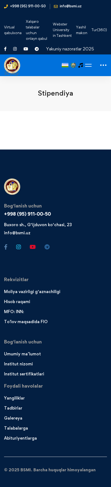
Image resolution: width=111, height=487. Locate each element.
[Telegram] (47, 247)
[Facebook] (6, 247)
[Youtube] (32, 247)
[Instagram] (19, 247)
